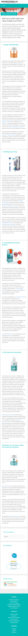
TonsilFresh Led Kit (20, 297)
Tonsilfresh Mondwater (7, 334)
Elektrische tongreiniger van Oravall (10, 205)
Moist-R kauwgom (6, 486)
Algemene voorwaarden (14, 617)
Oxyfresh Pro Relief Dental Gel (9, 135)
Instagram (14, 632)
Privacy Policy (14, 619)
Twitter (14, 630)
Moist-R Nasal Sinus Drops (8, 414)
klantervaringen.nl (13, 569)
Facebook (14, 628)
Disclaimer (14, 616)
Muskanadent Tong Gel (7, 222)
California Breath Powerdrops (8, 224)
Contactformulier (14, 614)
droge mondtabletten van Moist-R (16, 126)
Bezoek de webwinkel (14, 621)
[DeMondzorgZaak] (9, 2)
